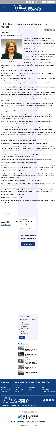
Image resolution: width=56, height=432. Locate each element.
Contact (30, 391)
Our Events (44, 386)
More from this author (23, 228)
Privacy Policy (45, 389)
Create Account (51, 2)
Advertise (21, 2)
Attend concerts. (25, 333)
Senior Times (4, 391)
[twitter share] (48, 29)
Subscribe (14, 2)
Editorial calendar (19, 389)
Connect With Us (34, 382)
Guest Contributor (12, 30)
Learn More (46, 382)
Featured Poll (24, 316)
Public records (4, 387)
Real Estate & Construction (7, 386)
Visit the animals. (25, 328)
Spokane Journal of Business (48, 391)
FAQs (43, 387)
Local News (4, 211)
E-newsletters (32, 387)
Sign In (43, 2)
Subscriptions (18, 386)
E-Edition (31, 389)
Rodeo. (22, 322)
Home (2, 2)
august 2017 (7, 214)
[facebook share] (51, 29)
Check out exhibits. (25, 330)
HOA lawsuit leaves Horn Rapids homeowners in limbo (31, 356)
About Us (7, 2)
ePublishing (35, 425)
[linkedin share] (45, 29)
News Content (6, 382)
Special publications (5, 389)
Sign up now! (28, 244)
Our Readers (17, 384)
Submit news (31, 384)
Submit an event (32, 386)
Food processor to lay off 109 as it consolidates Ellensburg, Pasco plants (31, 362)
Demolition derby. (25, 324)
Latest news (3, 384)
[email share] (54, 29)
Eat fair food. (24, 326)
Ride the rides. (24, 331)
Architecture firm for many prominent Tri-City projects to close (31, 349)
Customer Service (21, 382)
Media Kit (17, 391)
